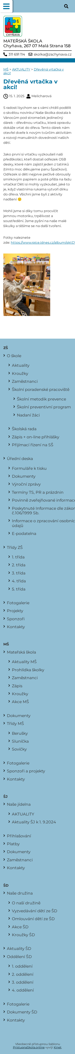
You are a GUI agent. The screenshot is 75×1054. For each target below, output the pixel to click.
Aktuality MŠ (24, 661)
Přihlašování (19, 835)
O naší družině (26, 902)
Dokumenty (23, 476)
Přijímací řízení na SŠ (32, 444)
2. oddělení (22, 974)
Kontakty (16, 626)
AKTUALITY (21, 69)
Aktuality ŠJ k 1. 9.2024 (34, 821)
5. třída (18, 589)
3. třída (18, 573)
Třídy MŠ (15, 723)
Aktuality (20, 365)
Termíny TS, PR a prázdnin (38, 492)
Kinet (57, 1047)
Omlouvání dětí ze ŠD (33, 918)
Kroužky (20, 373)
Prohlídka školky (28, 669)
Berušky (20, 733)
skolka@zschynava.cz (53, 54)
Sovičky (19, 749)
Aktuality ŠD (19, 948)
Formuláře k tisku (29, 468)
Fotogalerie (18, 602)
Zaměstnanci (25, 381)
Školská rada (24, 428)
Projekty (15, 610)
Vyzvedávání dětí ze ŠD (34, 910)
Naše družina (20, 893)
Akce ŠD (20, 926)
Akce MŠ (20, 701)
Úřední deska (20, 458)
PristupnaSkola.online (29, 1047)
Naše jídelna (19, 804)
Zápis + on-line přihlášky (35, 436)
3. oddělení (22, 982)
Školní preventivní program (44, 406)
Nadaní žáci (28, 415)
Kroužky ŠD (23, 934)
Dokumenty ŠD (22, 1011)
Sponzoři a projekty (26, 770)
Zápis (17, 685)
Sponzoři (16, 618)
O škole (14, 355)
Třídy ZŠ (15, 547)
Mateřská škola (21, 652)
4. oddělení (23, 990)
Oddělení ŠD (19, 956)
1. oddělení (22, 966)
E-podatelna (24, 533)
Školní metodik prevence (41, 398)
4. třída (19, 580)
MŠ (6, 69)
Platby (13, 843)
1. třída (18, 556)
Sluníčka (20, 741)
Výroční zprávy (26, 484)
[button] (6, 6)
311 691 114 (17, 54)
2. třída (18, 564)
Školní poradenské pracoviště (40, 389)
